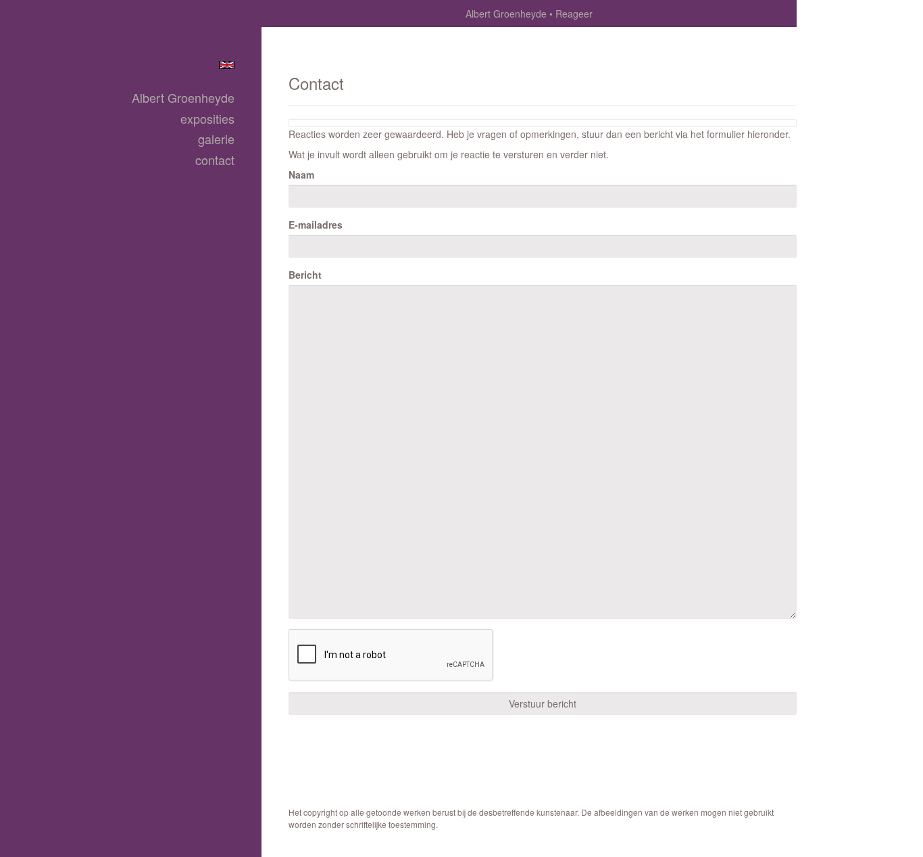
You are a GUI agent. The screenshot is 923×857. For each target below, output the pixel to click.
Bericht (305, 274)
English (226, 65)
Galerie (216, 139)
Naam (301, 174)
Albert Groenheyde (506, 13)
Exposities (207, 118)
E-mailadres (316, 224)
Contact (214, 160)
